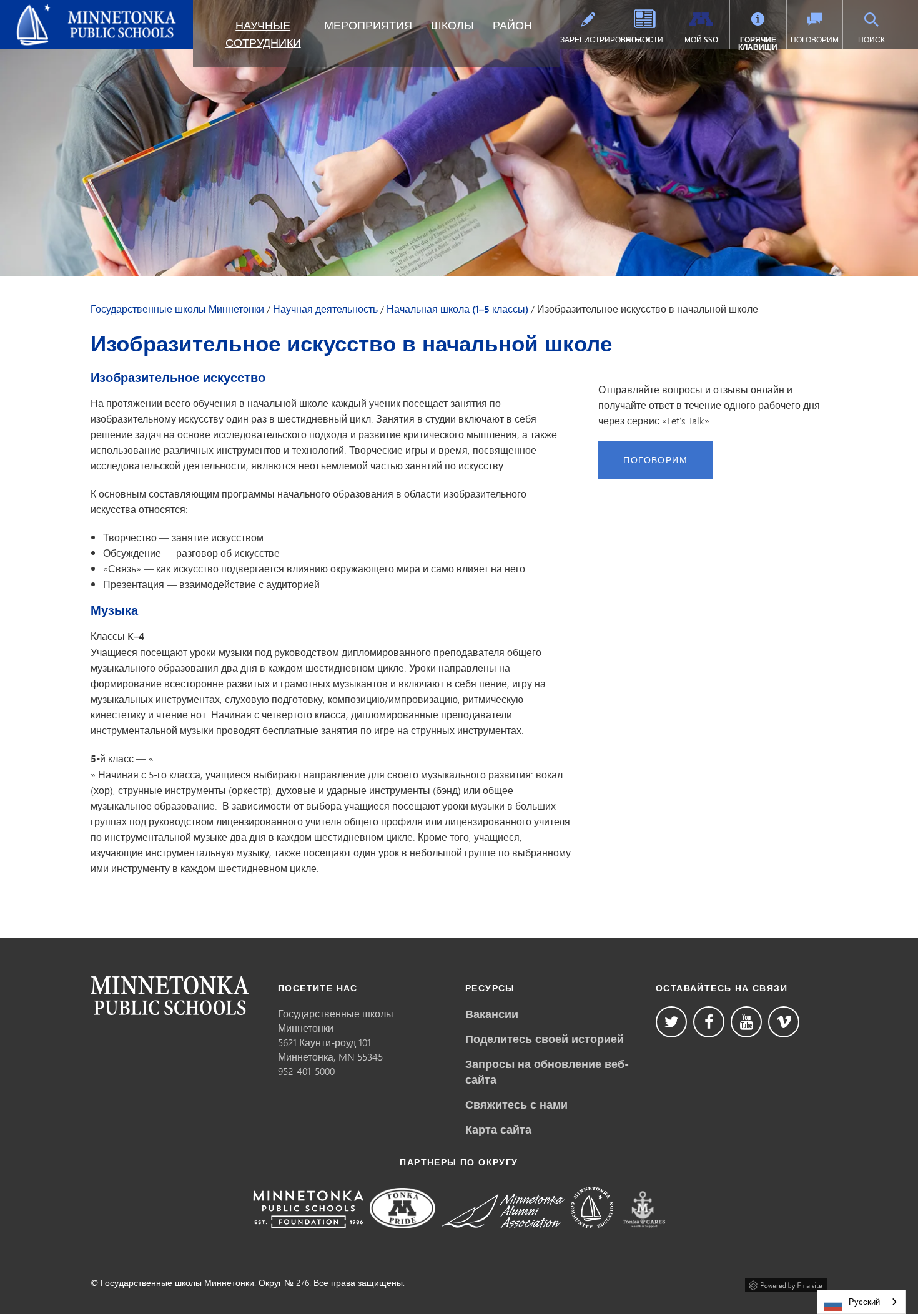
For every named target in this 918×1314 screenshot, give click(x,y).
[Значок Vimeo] (783, 1021)
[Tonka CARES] (644, 1237)
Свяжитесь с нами (516, 1104)
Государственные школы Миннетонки (68, 15)
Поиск (871, 39)
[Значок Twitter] (671, 1021)
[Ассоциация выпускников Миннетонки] (503, 1237)
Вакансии (491, 1014)
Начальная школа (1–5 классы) (457, 309)
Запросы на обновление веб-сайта (547, 1071)
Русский (864, 1301)
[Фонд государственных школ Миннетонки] (308, 1237)
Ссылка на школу (170, 995)
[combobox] (861, 1302)
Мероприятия (368, 25)
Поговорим (815, 39)
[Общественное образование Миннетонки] (592, 1237)
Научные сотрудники (263, 34)
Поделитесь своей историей (544, 1039)
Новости (644, 39)
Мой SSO (701, 39)
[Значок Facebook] (708, 1021)
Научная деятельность (325, 309)
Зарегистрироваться (588, 39)
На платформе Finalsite (786, 1283)
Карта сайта (498, 1129)
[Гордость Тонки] (402, 1237)
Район (512, 25)
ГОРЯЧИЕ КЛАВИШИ (757, 43)
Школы (452, 25)
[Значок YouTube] (746, 1021)
